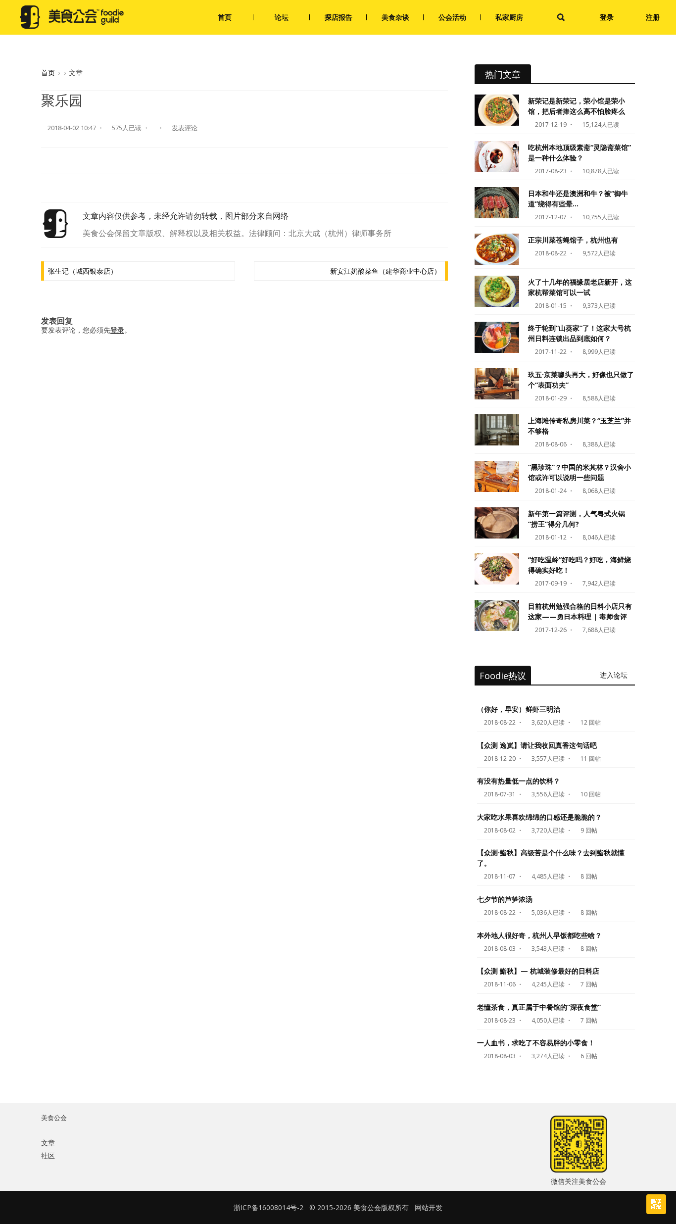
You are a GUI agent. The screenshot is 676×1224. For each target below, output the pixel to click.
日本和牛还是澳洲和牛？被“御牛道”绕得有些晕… (578, 198)
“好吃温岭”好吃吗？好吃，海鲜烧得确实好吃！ (579, 565)
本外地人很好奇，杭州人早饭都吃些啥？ (539, 935)
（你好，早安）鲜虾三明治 (518, 709)
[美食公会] (72, 17)
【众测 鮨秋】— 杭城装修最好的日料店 (538, 971)
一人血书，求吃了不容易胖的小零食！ (536, 1042)
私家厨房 (509, 17)
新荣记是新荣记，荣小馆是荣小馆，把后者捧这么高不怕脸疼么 (576, 106)
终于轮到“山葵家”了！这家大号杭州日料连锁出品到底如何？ (579, 333)
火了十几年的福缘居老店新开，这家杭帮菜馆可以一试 (580, 287)
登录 (607, 17)
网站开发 (428, 1207)
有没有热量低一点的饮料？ (518, 780)
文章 (48, 1142)
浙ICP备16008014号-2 (268, 1207)
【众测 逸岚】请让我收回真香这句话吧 (537, 745)
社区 (48, 1155)
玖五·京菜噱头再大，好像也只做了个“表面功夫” (581, 380)
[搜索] (561, 17)
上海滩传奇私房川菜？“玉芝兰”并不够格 (579, 426)
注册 (653, 17)
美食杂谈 (395, 17)
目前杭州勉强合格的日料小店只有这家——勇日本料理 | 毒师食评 (580, 611)
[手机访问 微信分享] (656, 1204)
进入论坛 (614, 675)
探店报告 (338, 17)
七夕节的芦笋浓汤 (504, 899)
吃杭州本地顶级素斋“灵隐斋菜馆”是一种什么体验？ (579, 152)
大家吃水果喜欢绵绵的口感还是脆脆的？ (539, 817)
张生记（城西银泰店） (82, 271)
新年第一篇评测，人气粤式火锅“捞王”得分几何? (576, 519)
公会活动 (452, 17)
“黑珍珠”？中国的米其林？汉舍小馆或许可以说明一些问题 (579, 472)
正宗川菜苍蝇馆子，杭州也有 (573, 240)
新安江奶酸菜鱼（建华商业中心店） (385, 271)
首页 (225, 17)
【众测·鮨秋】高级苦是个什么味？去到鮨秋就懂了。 (551, 858)
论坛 (282, 17)
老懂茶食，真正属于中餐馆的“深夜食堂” (539, 1007)
